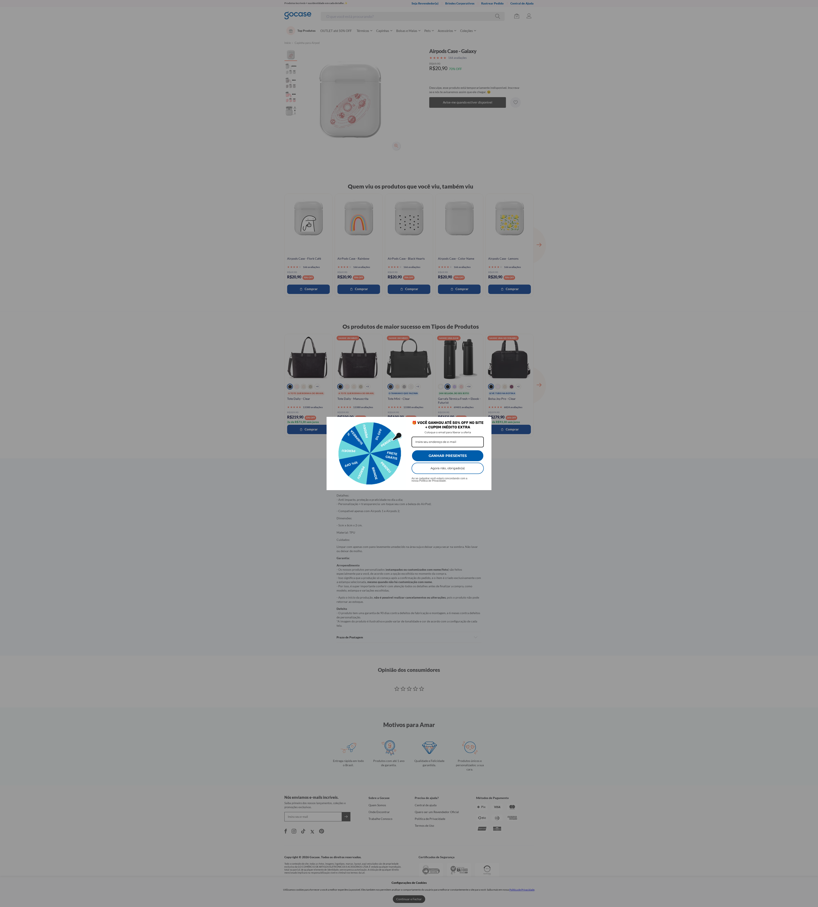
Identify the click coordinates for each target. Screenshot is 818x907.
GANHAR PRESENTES (448, 456)
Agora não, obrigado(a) (448, 468)
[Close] (486, 422)
